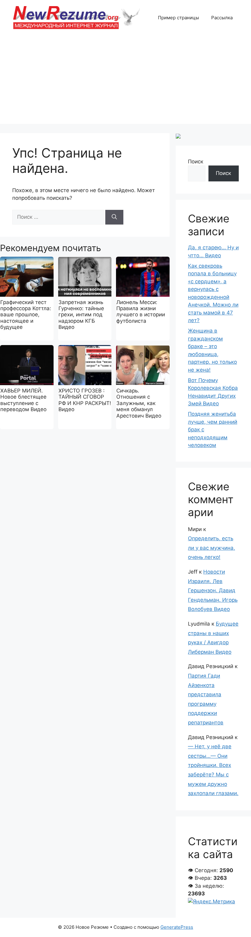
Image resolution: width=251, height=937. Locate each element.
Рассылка (222, 17)
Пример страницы (178, 17)
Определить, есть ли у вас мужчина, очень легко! (211, 547)
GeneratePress (176, 927)
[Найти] (114, 217)
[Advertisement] (125, 81)
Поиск (195, 161)
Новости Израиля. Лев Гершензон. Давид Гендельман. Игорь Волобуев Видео (213, 590)
